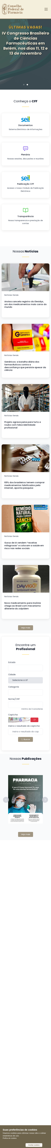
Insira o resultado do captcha (24, 726)
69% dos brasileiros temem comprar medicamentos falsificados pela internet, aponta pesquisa (24, 485)
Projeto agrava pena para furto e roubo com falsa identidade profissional (22, 425)
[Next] (45, 51)
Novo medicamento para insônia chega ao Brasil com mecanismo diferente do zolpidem (22, 605)
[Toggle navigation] (46, 9)
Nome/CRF (14, 699)
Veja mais (25, 627)
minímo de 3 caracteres (32, 709)
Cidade (12, 674)
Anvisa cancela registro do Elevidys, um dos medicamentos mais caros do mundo (25, 304)
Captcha (13, 714)
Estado (12, 662)
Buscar (26, 739)
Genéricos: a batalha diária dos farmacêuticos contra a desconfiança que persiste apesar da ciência (25, 366)
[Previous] (6, 51)
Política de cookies (10, 1138)
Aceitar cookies (34, 1145)
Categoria (13, 687)
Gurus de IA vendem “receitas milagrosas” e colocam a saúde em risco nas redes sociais (24, 545)
